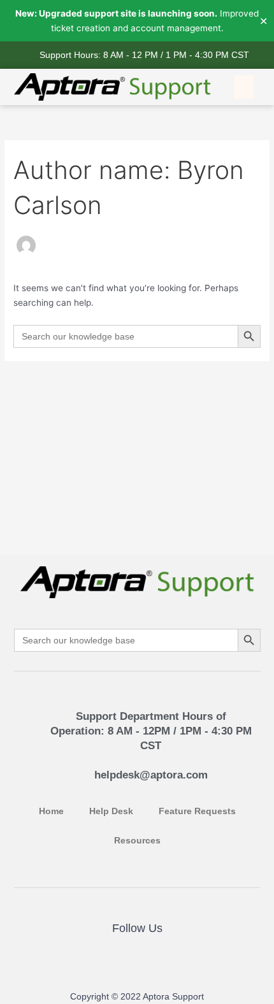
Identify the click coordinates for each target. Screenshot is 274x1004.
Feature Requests (197, 811)
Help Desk (111, 811)
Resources (137, 840)
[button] (244, 87)
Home (51, 811)
